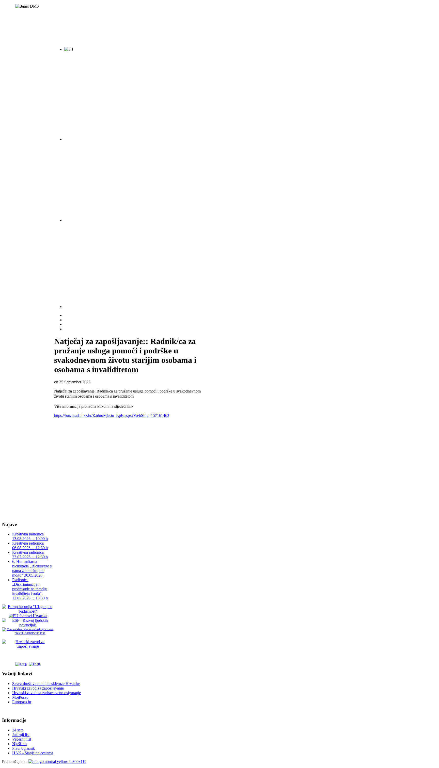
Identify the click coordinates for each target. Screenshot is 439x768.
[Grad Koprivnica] (35, 663)
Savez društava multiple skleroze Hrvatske (46, 683)
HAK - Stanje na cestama (32, 753)
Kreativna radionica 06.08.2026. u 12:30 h (30, 545)
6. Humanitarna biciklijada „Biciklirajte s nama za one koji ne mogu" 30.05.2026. (32, 568)
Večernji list (21, 739)
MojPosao (20, 697)
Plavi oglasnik (23, 748)
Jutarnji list (20, 734)
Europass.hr (21, 702)
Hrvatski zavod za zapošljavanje (38, 688)
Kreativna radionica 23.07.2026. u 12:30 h (30, 554)
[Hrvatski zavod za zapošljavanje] (28, 646)
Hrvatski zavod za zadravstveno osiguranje (46, 693)
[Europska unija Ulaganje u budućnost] (28, 611)
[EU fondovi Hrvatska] (28, 616)
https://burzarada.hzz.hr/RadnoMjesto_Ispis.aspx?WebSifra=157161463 (111, 415)
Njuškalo (19, 744)
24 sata (17, 730)
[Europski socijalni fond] (28, 625)
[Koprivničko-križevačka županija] (21, 663)
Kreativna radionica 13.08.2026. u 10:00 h (30, 536)
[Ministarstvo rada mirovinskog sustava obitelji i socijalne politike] (28, 633)
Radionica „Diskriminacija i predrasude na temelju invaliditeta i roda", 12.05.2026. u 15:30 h (30, 589)
